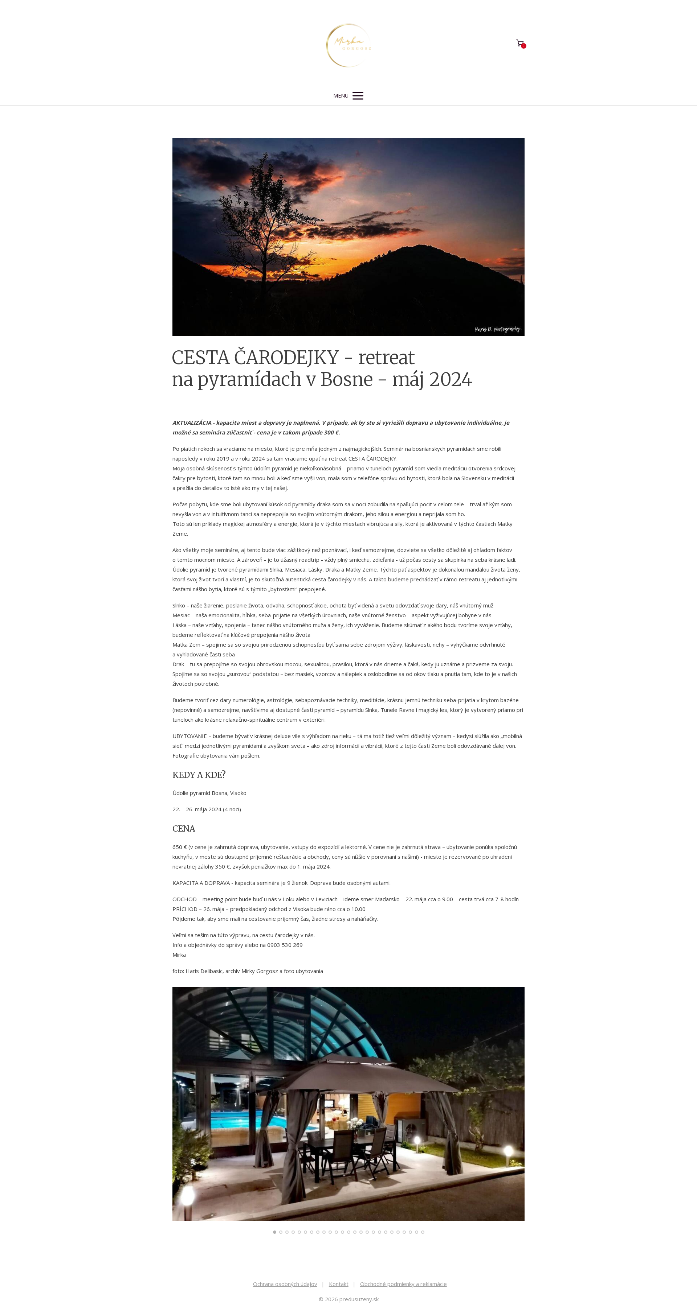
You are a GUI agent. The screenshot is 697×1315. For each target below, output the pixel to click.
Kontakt (338, 1283)
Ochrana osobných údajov (285, 1283)
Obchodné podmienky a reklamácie (403, 1283)
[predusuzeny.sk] (348, 43)
